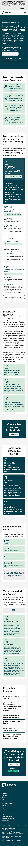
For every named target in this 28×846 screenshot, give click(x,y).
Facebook (4, 793)
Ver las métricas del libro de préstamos (14, 59)
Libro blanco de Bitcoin (7, 810)
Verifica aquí (14, 434)
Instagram (4, 795)
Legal (3, 814)
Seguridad (4, 805)
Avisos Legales (5, 820)
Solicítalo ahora (14, 764)
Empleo (4, 807)
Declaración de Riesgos (8, 818)
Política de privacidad (7, 816)
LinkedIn (4, 799)
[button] (23, 8)
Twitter (3, 797)
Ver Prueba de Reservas (10, 54)
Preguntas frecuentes (7, 803)
